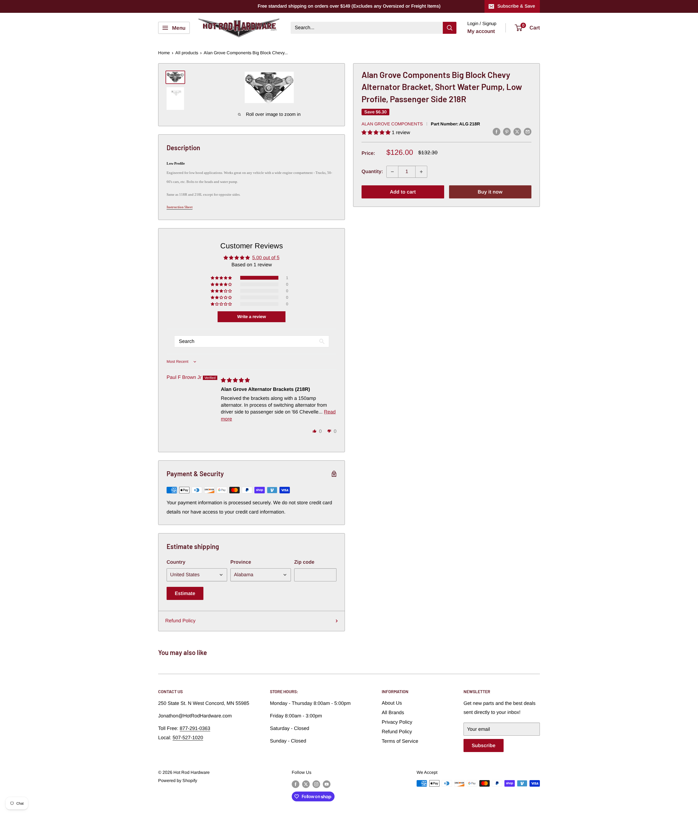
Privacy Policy (397, 722)
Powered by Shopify (177, 780)
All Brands (393, 712)
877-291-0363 (195, 728)
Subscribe (483, 745)
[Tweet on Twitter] (517, 131)
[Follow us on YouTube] (326, 784)
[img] (235, 380)
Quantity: (372, 171)
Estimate (185, 593)
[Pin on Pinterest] (507, 131)
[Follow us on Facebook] (295, 784)
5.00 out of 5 (265, 257)
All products (186, 52)
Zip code (304, 562)
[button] (377, 132)
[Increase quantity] (421, 171)
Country (176, 562)
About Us (392, 703)
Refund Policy (180, 620)
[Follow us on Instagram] (316, 784)
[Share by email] (527, 131)
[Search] (449, 28)
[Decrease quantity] (392, 171)
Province (240, 562)
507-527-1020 (188, 737)
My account (481, 31)
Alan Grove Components (392, 124)
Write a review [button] (251, 316)
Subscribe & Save (516, 6)
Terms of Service (400, 741)
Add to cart (403, 192)
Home (164, 52)
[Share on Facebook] (496, 131)
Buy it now (490, 192)
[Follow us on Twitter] (306, 784)
